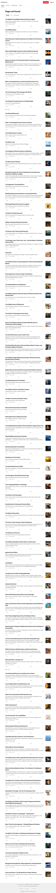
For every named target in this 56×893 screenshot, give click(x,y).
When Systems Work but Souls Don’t (16, 726)
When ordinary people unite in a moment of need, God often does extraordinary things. (21, 21)
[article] (28, 22)
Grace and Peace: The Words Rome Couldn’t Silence (21, 872)
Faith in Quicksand (11, 705)
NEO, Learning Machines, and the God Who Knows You (21, 81)
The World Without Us (12, 113)
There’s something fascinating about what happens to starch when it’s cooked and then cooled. (22, 544)
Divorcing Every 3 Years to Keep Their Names (18, 274)
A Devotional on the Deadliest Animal (14, 94)
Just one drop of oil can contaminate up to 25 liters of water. (20, 297)
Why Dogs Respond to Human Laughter (17, 204)
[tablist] (12, 15)
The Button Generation (12, 513)
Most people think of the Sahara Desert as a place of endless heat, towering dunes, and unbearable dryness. (24, 326)
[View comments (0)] (19, 35)
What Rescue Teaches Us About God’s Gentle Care (17, 286)
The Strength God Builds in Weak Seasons (15, 418)
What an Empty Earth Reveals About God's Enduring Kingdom (20, 115)
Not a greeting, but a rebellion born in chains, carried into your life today (23, 874)
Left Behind (8, 563)
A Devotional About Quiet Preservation (15, 400)
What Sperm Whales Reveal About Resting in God (17, 382)
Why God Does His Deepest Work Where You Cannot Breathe (20, 845)
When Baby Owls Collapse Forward (16, 416)
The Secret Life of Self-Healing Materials (17, 573)
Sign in (52, 2)
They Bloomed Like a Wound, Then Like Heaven (19, 736)
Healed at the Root (10, 584)
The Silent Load (10, 142)
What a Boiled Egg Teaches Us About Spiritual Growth (21, 51)
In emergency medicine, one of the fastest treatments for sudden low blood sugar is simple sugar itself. (24, 244)
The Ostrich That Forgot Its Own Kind (16, 313)
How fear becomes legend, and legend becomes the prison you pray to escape (23, 835)
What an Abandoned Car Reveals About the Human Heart (19, 215)
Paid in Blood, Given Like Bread (14, 747)
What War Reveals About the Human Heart (16, 409)
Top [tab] (11, 15)
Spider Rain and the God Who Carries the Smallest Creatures (23, 370)
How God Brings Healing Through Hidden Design (17, 459)
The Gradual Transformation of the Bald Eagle (19, 101)
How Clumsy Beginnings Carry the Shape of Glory (20, 616)
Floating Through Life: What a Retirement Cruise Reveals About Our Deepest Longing (22, 173)
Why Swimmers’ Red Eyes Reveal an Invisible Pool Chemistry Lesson (23, 39)
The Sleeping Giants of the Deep (15, 380)
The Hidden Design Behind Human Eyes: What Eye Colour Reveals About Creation (22, 358)
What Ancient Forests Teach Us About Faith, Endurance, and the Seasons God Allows (23, 487)
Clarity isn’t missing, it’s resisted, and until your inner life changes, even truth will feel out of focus (23, 718)
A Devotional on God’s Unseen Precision (15, 391)
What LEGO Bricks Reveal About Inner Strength (19, 594)
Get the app (33, 888)
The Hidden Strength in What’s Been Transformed (20, 542)
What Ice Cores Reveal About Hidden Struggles (17, 144)
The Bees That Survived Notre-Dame (16, 398)
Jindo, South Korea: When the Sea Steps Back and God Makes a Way (24, 604)
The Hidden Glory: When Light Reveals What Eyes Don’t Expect (24, 757)
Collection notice (33, 886)
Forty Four (8, 252)
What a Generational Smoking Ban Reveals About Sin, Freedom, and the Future (23, 164)
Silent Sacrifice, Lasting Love (14, 659)
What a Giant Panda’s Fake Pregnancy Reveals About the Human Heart (23, 497)
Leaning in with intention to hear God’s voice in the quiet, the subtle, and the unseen (24, 793)
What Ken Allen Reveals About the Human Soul (17, 477)
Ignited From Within (11, 552)
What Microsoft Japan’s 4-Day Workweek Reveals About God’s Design (22, 468)
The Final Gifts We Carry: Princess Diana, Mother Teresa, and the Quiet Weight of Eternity (23, 346)
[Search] (49, 15)
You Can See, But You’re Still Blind (15, 715)
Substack (22, 891)
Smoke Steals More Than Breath (15, 447)
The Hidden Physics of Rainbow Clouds (17, 389)
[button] (2, 5)
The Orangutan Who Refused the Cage (17, 475)
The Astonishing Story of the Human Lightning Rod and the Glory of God (23, 74)
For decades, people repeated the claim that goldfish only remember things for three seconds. (24, 428)
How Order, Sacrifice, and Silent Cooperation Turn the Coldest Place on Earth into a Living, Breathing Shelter (24, 630)
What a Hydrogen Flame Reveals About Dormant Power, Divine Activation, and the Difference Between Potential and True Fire (23, 555)
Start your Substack (25, 888)
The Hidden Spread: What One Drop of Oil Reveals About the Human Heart (23, 294)
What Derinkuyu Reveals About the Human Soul (17, 224)
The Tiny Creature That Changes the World (18, 92)
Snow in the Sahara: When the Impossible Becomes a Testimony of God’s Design (21, 323)
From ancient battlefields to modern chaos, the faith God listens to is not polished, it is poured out (23, 855)
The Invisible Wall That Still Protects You (17, 684)
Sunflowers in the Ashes (12, 457)
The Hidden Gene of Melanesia (14, 304)
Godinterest (11, 24)
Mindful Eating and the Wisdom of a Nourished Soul (21, 193)
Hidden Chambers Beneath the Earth (16, 222)
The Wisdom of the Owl (12, 533)
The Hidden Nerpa (10, 30)
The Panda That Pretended (13, 495)
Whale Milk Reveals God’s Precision (16, 436)
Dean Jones (11, 470)
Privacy (24, 886)
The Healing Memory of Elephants (15, 284)
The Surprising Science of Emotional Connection (17, 206)
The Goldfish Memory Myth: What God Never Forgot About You (24, 426)
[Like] (6, 395)
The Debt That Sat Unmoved (13, 213)
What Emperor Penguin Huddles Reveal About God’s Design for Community (24, 627)
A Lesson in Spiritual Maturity (12, 103)
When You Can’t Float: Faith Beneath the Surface (20, 844)
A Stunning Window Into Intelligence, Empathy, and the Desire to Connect (23, 233)
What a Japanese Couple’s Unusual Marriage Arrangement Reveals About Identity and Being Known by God (23, 276)
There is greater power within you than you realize (18, 826)
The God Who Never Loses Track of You (17, 335)
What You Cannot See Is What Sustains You (18, 694)
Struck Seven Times (11, 72)
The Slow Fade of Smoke (12, 161)
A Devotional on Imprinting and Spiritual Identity (17, 315)
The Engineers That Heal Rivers (14, 184)
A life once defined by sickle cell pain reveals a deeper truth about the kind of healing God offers (24, 586)
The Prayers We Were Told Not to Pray (16, 853)
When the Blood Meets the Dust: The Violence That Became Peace (23, 769)
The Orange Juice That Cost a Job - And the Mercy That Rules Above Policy (24, 241)
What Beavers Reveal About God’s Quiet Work (16, 186)
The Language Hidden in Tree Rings (16, 484)
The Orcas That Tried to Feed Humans (16, 231)
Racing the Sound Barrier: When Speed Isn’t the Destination (23, 863)
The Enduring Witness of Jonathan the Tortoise (19, 673)
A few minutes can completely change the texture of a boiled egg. (21, 53)
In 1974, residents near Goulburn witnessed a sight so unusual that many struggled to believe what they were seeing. (23, 372)
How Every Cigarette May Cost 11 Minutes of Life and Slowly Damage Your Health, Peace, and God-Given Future (24, 449)
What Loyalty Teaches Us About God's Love (16, 135)
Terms (28, 886)
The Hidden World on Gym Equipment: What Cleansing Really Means (24, 262)
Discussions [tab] (16, 15)
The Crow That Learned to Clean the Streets (18, 522)
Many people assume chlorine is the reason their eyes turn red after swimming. (22, 43)
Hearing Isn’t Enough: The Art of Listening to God (20, 791)
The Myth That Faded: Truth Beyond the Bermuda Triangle (22, 833)
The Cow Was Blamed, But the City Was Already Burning (22, 638)
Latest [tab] (7, 15)
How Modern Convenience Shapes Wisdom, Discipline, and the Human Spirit (24, 515)
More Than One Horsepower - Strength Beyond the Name (22, 824)
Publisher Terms (36, 884)
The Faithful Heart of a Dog (13, 133)
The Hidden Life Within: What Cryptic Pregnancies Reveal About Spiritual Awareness (22, 802)
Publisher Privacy (28, 884)
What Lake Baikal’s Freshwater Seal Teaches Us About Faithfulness (21, 31)
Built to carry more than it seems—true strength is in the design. (21, 596)
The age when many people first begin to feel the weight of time (21, 254)
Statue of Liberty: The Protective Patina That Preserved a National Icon (22, 61)
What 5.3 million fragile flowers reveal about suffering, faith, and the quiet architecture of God (24, 739)
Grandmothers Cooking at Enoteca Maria (17, 504)
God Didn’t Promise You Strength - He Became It (19, 813)
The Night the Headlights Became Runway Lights (20, 19)
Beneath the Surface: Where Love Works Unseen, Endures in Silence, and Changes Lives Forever (23, 662)
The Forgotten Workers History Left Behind (18, 151)
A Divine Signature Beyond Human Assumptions (17, 306)
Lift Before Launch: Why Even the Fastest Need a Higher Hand (20, 865)
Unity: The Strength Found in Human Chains (18, 122)
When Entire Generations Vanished (16, 407)
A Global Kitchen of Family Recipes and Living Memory (19, 506)
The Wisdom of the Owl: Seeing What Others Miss (17, 534)
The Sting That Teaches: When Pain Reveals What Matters (23, 780)
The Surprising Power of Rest (14, 466)
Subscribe (46, 2)
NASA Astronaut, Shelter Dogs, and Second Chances (21, 649)
